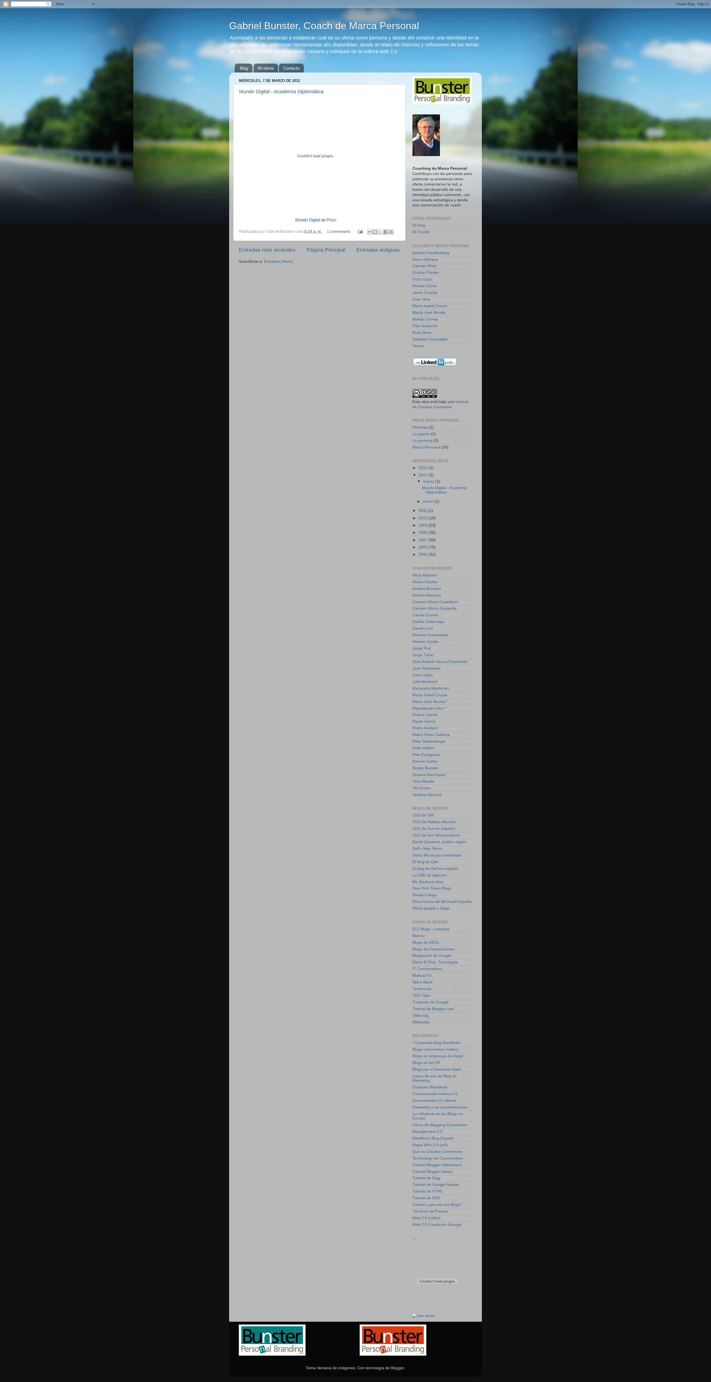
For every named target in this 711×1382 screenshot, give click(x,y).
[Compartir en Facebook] (386, 232)
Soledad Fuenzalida (429, 339)
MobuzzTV (421, 975)
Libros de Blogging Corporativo (439, 1125)
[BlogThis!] (375, 232)
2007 (424, 540)
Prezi (331, 220)
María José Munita (428, 313)
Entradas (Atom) (278, 261)
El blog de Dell (425, 862)
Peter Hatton (423, 748)
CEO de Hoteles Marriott (433, 822)
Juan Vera (421, 299)
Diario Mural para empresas (437, 855)
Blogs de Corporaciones (433, 949)
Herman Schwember (430, 635)
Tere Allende (423, 781)
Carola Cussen (425, 615)
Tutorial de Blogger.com (433, 1009)
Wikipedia (420, 1022)
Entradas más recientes (267, 250)
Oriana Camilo (425, 715)
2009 (424, 525)
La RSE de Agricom (429, 875)
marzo (429, 481)
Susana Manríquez (429, 775)
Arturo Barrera (425, 259)
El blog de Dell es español (435, 869)
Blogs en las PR (426, 1063)
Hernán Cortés (425, 642)
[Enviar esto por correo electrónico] (370, 232)
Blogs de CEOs (425, 942)
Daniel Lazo (422, 628)
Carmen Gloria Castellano (435, 602)
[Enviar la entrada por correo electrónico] (360, 231)
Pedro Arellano (425, 728)
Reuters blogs (424, 895)
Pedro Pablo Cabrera (431, 735)
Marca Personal (426, 447)
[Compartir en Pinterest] (391, 232)
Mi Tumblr (421, 232)
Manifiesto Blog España (433, 1138)
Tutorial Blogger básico (432, 1172)
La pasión (421, 434)
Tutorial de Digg (426, 1178)
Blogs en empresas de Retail (437, 1056)
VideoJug (420, 1015)
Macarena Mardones (430, 688)
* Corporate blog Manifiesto (436, 1043)
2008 (424, 532)
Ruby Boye (422, 333)
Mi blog (418, 225)
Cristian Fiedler (425, 273)
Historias (420, 427)
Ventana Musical (426, 795)
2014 (424, 468)
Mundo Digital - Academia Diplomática (281, 91)
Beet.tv (418, 936)
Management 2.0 (427, 1132)
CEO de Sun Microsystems (436, 835)
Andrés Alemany (426, 595)
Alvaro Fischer (425, 582)
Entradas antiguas (378, 250)
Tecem (418, 346)
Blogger (397, 1368)
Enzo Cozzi (422, 279)
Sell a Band (422, 982)
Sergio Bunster (425, 768)
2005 (424, 554)
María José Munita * (430, 702)
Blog (244, 68)
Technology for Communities (437, 1158)
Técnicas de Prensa (429, 1211)
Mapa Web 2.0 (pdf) (430, 1145)
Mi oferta (266, 68)
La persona (422, 441)
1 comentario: (339, 231)
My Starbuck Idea (427, 882)
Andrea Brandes (426, 589)
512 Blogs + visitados (431, 929)
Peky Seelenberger (429, 741)
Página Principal (326, 250)
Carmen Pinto (424, 266)
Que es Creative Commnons (437, 1152)
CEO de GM (423, 815)
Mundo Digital (307, 220)
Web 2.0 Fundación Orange (436, 1225)
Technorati (421, 989)
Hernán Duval (424, 286)
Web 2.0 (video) (426, 1218)
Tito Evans (421, 788)
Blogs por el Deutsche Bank (436, 1069)
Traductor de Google (430, 1002)
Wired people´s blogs (431, 908)
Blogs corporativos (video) (435, 1049)
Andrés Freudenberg (430, 253)
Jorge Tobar (423, 655)
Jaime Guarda (424, 293)
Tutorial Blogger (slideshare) (437, 1165)
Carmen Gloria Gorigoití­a (434, 608)
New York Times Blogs (432, 888)
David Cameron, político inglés (439, 842)
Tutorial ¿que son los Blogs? (437, 1205)
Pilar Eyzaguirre (426, 755)
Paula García (423, 721)
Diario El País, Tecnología (435, 962)
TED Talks (421, 995)
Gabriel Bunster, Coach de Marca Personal (324, 25)
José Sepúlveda (426, 668)
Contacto (291, 68)
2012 (424, 475)
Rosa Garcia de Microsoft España (442, 902)
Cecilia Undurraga (428, 622)
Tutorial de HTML (427, 1191)
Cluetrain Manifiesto (429, 1087)
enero (428, 501)
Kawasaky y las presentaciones (439, 1107)
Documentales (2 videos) (434, 1100)
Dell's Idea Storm (427, 849)
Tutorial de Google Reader (435, 1185)
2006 (424, 547)
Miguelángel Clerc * (429, 708)
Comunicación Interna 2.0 (435, 1094)
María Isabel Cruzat (429, 306)
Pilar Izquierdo (425, 326)
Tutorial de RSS (426, 1198)
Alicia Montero (424, 575)
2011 (423, 511)
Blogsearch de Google (432, 955)
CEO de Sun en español (433, 829)
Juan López (422, 675)
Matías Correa (425, 319)
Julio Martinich (425, 682)
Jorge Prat (421, 648)
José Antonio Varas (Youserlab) (439, 662)
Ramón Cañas (425, 761)
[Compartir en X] (380, 232)
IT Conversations (427, 969)
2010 (424, 518)
